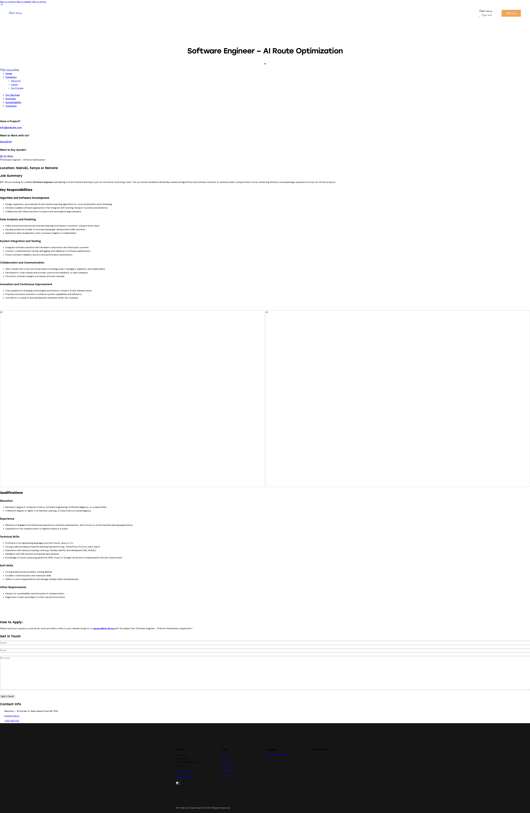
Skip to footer (39, 1)
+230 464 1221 (11, 720)
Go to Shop (6, 156)
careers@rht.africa (103, 628)
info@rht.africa (11, 715)
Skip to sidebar (24, 1)
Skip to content (8, 1)
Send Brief (6, 141)
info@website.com (11, 127)
